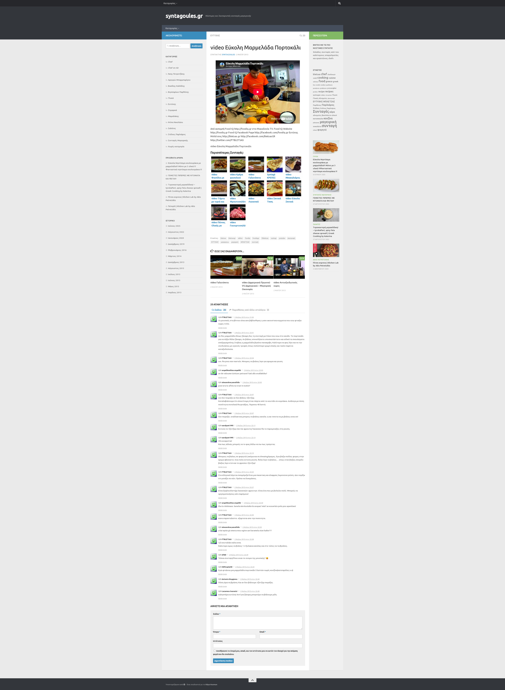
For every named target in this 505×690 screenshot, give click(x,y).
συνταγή (255, 242)
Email (263, 632)
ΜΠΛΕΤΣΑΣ (245, 242)
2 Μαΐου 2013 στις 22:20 (244, 472)
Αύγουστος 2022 (176, 232)
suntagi (273, 238)
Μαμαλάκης (173, 116)
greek (335, 81)
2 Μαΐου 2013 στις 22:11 (245, 425)
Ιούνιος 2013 (174, 280)
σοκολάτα (317, 126)
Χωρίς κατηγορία (176, 146)
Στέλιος (316, 108)
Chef (170, 62)
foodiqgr (256, 238)
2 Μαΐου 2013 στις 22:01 (244, 333)
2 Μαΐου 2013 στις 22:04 (244, 358)
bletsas (223, 238)
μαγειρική (234, 242)
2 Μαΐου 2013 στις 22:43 (249, 579)
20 (304, 35)
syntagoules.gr (184, 16)
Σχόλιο (216, 614)
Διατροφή (291, 238)
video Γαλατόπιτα (219, 282)
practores (316, 88)
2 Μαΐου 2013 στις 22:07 (244, 395)
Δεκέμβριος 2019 (176, 244)
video (323, 95)
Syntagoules (228, 55)
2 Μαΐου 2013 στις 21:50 (244, 317)
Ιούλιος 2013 (174, 274)
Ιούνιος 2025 (174, 226)
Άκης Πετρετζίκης (176, 74)
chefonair (331, 74)
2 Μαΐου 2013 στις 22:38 (244, 539)
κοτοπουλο (318, 118)
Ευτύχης (215, 35)
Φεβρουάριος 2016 (177, 250)
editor (240, 238)
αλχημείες (317, 115)
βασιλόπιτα (326, 115)
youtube (282, 238)
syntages (316, 95)
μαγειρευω (225, 242)
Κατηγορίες (169, 3)
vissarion (328, 95)
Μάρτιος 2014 (174, 256)
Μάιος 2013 (173, 286)
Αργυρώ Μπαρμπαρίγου (179, 80)
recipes (329, 91)
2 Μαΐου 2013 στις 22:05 (253, 370)
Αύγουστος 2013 (176, 268)
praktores (323, 88)
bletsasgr (232, 238)
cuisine (332, 78)
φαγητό (322, 129)
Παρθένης (317, 105)
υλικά (315, 130)
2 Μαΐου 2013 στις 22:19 (244, 453)
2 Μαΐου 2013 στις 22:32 (252, 527)
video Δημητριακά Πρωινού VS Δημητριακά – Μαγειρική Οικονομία (256, 285)
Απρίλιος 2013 (174, 292)
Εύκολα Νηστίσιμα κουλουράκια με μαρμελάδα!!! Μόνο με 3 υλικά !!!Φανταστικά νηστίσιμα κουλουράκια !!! (184, 166)
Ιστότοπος (218, 641)
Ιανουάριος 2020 (176, 238)
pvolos (315, 92)
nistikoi (323, 85)
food (322, 81)
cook (315, 78)
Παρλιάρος (328, 104)
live (314, 85)
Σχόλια (220, 310)
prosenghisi (331, 88)
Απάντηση (222, 328)
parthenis (329, 85)
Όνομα (216, 632)
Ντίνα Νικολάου (175, 122)
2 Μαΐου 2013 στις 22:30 (253, 503)
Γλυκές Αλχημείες (320, 98)
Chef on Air (173, 68)
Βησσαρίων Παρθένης (178, 92)
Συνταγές (321, 111)
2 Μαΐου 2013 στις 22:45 (249, 591)
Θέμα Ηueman (211, 684)
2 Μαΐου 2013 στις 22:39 (238, 555)
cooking (322, 77)
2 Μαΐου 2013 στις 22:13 (245, 438)
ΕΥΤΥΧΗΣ (214, 242)
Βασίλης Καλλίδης (176, 86)
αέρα (332, 112)
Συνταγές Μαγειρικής (178, 140)
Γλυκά (171, 98)
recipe (321, 91)
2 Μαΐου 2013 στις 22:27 (244, 487)
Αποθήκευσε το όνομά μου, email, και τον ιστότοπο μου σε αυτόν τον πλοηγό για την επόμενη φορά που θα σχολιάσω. (255, 652)
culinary (315, 81)
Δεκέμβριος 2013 (176, 262)
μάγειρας (316, 122)
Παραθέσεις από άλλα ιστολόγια (250, 310)
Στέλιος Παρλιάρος (177, 134)
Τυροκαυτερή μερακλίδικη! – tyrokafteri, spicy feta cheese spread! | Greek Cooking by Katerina (183, 187)
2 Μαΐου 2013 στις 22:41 (244, 567)
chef (324, 74)
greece (329, 81)
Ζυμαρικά (172, 110)
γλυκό (334, 115)
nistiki (318, 85)
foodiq (247, 238)
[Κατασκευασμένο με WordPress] (184, 684)
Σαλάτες (172, 128)
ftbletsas (265, 238)
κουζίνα (328, 118)
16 (303, 258)
